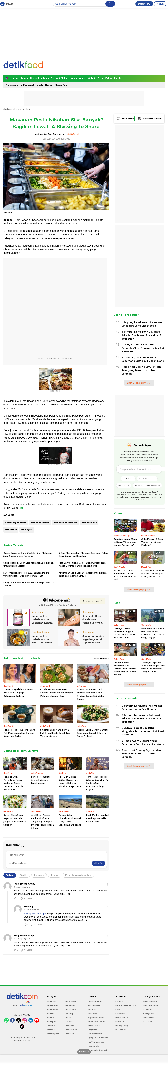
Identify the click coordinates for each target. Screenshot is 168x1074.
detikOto (51, 1030)
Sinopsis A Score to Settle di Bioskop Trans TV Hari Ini (28, 584)
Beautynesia (148, 1013)
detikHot (50, 1017)
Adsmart (92, 1009)
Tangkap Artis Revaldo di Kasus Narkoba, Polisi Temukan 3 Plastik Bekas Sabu (13, 783)
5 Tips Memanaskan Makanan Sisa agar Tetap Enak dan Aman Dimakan (83, 554)
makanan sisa (89, 522)
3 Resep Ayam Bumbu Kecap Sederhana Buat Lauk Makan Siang (143, 359)
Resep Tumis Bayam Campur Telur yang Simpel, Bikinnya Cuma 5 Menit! (92, 732)
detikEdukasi (52, 1005)
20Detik (69, 1021)
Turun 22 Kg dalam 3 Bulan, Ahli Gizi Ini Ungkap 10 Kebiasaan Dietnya (18, 692)
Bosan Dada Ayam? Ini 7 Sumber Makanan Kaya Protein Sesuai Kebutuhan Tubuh (91, 694)
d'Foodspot (27, 85)
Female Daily (149, 1017)
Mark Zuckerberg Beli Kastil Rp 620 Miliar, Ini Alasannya (97, 818)
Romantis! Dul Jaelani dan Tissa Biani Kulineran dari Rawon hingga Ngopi (152, 633)
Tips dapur (122, 485)
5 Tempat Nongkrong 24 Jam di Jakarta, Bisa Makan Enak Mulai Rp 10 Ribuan (142, 335)
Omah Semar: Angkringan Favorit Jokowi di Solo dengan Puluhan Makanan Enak (56, 692)
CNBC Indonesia (150, 1005)
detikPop (69, 1034)
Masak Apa (61, 85)
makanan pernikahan (65, 522)
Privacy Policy (122, 1026)
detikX (68, 1017)
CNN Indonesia (150, 1001)
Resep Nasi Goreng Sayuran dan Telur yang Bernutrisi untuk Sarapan (14, 820)
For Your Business (96, 1042)
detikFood (9, 109)
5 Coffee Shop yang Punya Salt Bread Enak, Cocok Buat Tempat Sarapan (55, 732)
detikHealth (70, 1009)
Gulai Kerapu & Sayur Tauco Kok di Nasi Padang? (152, 542)
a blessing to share (16, 522)
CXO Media (148, 1021)
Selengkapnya (100, 658)
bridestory (11, 529)
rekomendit (93, 1046)
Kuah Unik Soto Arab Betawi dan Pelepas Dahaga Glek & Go (152, 573)
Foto (100, 78)
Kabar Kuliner (78, 78)
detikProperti (53, 1034)
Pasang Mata (94, 1005)
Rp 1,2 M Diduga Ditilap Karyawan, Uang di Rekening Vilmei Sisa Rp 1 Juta (70, 781)
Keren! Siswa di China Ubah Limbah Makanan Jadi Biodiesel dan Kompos (27, 554)
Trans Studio (94, 1026)
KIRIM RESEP (128, 118)
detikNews (51, 1001)
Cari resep (127, 478)
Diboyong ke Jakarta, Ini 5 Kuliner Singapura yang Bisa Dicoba (142, 324)
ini (21, 508)
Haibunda (147, 1009)
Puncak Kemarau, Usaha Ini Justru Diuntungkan (40, 779)
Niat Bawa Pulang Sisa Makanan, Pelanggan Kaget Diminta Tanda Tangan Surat (82, 564)
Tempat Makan (59, 78)
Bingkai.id (92, 1030)
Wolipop (69, 1013)
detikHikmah (71, 1030)
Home (14, 78)
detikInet (51, 1013)
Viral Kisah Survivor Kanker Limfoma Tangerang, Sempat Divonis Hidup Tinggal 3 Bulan (42, 821)
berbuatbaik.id (95, 1001)
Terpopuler (12, 85)
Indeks (118, 78)
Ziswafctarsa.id (95, 1034)
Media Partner (122, 1017)
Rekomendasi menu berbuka (145, 485)
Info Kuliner (24, 109)
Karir (118, 1009)
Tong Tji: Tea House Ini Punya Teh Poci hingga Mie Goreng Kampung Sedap (19, 732)
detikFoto (69, 1026)
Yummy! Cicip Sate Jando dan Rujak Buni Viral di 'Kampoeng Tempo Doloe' (153, 667)
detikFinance (52, 1009)
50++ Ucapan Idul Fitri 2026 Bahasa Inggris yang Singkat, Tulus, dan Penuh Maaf (26, 574)
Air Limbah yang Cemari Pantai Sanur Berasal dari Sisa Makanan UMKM (83, 574)
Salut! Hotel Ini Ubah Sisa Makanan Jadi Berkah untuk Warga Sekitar (28, 564)
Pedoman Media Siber (126, 1005)
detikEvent (93, 1013)
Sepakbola (52, 1026)
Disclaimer (120, 1030)
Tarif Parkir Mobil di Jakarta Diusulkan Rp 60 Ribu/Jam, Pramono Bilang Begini (97, 783)
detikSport (51, 1021)
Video (108, 78)
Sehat (91, 78)
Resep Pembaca (39, 78)
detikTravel (70, 1001)
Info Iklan (120, 1021)
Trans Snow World (96, 1021)
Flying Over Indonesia (98, 1038)
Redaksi (119, 1001)
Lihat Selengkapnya (137, 382)
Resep (24, 78)
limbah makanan (40, 522)
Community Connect (97, 1050)
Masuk (160, 3)
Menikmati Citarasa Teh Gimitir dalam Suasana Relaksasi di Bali (125, 575)
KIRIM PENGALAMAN (152, 118)
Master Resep (44, 85)
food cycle (27, 529)
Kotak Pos (120, 1013)
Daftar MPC (144, 3)
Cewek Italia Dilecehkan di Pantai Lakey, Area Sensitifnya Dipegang (70, 820)
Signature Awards (96, 1017)
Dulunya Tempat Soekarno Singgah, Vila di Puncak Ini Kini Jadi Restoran (143, 348)
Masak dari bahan (146, 478)
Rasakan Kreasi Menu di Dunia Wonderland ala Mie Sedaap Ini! (125, 542)
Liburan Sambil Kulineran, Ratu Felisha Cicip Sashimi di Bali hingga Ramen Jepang (125, 668)
